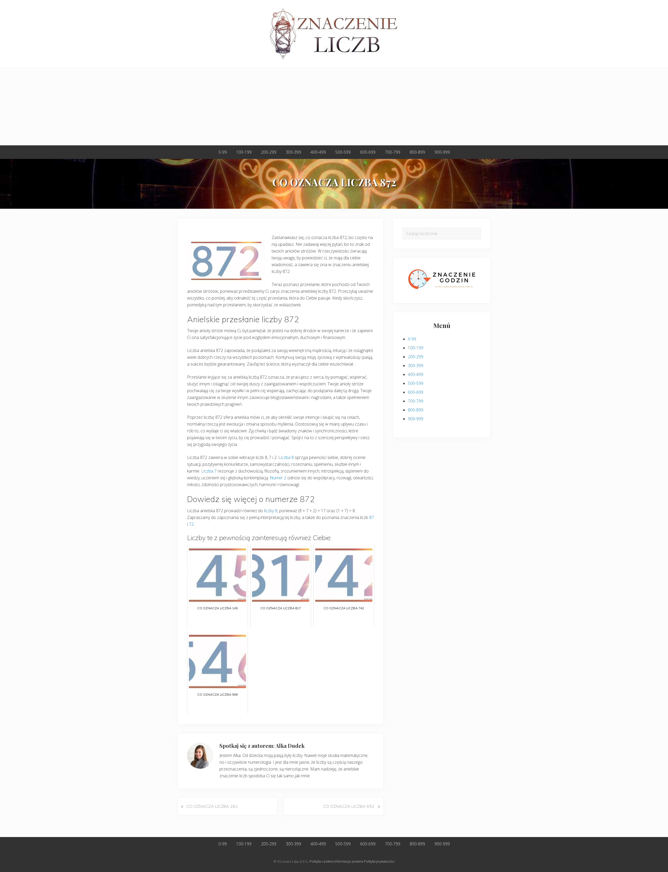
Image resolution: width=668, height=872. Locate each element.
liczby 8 (270, 510)
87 (371, 517)
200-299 (415, 357)
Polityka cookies (321, 861)
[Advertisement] (334, 106)
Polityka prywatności (379, 861)
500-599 (415, 383)
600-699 (415, 392)
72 (191, 524)
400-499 (415, 374)
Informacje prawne (349, 861)
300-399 (415, 365)
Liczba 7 (209, 471)
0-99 (412, 339)
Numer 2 (278, 478)
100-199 (415, 348)
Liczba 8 (286, 457)
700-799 (415, 401)
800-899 (415, 410)
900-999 (415, 419)
